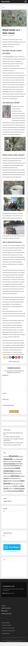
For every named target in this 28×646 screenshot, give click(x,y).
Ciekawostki (8, 459)
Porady (5, 481)
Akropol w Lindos (6, 456)
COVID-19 (14, 459)
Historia (5, 476)
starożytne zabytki (9, 486)
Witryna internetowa (8, 405)
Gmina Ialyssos (6, 465)
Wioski (22, 486)
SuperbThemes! (21, 644)
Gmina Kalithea (14, 465)
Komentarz (5, 375)
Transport (15, 486)
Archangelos (20, 456)
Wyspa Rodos (5, 1)
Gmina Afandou (17, 461)
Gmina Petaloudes (11, 473)
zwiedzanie (10, 491)
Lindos (9, 478)
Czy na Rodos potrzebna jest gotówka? (11, 436)
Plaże (16, 478)
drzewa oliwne (10, 56)
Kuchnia (5, 478)
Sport (12, 483)
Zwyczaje (16, 491)
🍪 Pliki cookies (4, 610)
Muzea (12, 478)
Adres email (5, 399)
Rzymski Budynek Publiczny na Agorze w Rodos (13, 442)
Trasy (19, 486)
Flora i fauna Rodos (10, 461)
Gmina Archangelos (9, 463)
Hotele (8, 476)
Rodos (22, 481)
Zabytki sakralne (20, 488)
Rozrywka (6, 483)
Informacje (15, 476)
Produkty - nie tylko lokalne (14, 481)
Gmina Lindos (11, 468)
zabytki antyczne (12, 488)
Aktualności (13, 456)
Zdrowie (5, 491)
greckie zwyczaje (19, 473)
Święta (21, 491)
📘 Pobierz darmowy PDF (6, 613)
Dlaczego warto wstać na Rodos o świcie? (12, 445)
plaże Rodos (19, 478)
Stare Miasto (16, 483)
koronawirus (22, 476)
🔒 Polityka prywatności (6, 608)
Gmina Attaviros (19, 463)
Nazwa (4, 393)
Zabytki (5, 488)
